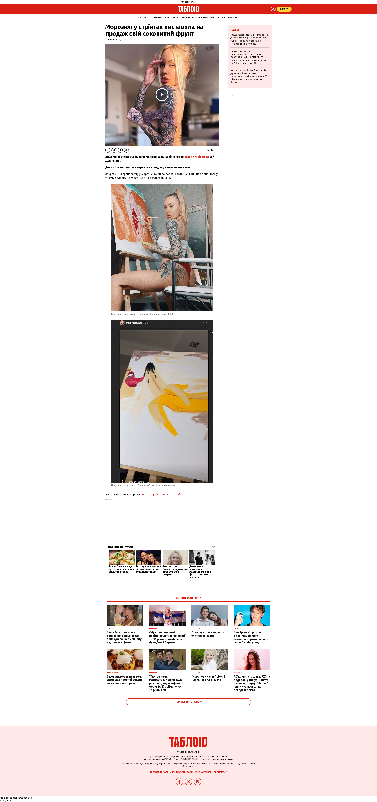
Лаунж (235, 30)
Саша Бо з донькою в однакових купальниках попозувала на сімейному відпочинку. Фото (124, 637)
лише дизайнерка (197, 157)
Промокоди (220, 772)
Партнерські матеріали (199, 772)
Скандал (157, 17)
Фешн (167, 17)
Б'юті (175, 17)
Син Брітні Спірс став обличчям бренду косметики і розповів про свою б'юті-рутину (251, 637)
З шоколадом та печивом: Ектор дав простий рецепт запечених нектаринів (124, 680)
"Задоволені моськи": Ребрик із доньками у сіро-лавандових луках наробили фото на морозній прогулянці (249, 39)
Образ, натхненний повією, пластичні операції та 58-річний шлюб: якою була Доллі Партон (167, 637)
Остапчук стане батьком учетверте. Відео (207, 634)
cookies (28, 797)
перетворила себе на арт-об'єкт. (163, 494)
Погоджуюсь (7, 800)
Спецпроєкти (229, 17)
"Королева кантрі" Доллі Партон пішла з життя (208, 678)
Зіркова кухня (188, 17)
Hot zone (215, 17)
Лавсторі (203, 17)
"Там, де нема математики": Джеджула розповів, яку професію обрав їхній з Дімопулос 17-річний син (165, 683)
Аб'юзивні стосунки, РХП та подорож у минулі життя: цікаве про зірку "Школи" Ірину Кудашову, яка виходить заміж (252, 683)
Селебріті (145, 17)
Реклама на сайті (159, 772)
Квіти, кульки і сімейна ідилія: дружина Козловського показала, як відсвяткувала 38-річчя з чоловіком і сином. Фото (249, 76)
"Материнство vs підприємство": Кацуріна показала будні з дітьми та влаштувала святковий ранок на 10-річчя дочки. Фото (248, 57)
